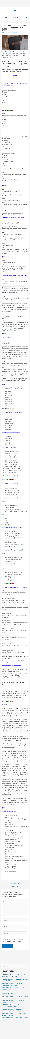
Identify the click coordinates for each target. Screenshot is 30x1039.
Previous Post (15, 883)
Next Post (15, 886)
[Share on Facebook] (1, 521)
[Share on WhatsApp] (1, 514)
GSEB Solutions (9, 17)
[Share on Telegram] (1, 518)
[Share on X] (1, 524)
